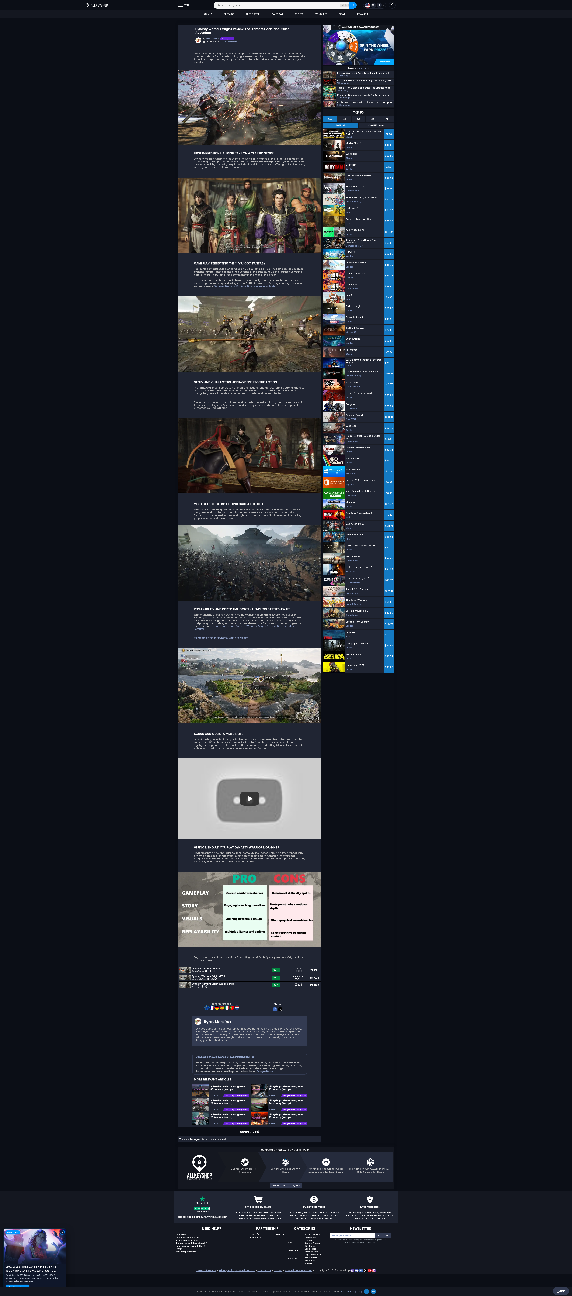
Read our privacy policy (351, 1291)
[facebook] (275, 1009)
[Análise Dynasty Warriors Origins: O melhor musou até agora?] (232, 1006)
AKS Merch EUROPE (310, 1262)
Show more (363, 68)
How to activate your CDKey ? (190, 1246)
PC (288, 1234)
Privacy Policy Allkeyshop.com (237, 1270)
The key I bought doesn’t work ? (191, 1243)
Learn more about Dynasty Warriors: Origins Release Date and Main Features (244, 627)
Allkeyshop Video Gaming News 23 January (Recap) (286, 1116)
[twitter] (280, 1009)
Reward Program (313, 1243)
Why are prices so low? (187, 1240)
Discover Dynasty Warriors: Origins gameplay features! (247, 286)
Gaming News (227, 39)
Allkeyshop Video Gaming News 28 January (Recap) (227, 1116)
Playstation (293, 1250)
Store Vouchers (312, 1234)
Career (278, 1270)
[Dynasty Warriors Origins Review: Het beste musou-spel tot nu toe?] (237, 1006)
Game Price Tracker (310, 1239)
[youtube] (370, 1270)
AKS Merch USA (312, 1257)
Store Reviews (311, 1251)
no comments (230, 41)
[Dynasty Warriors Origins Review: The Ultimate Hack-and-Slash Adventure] (206, 1006)
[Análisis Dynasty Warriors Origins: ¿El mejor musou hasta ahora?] (222, 1006)
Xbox (289, 1242)
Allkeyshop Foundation (298, 1270)
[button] (392, 5)
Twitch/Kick (256, 1234)
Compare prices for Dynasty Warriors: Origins (221, 638)
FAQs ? (179, 1248)
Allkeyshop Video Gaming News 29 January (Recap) (227, 1102)
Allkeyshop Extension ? (187, 1251)
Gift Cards (310, 1246)
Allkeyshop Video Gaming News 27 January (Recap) (286, 1088)
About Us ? (181, 1234)
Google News (265, 1071)
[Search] (353, 5)
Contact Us (264, 1270)
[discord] (357, 1270)
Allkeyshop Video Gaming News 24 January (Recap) (286, 1102)
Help (562, 1291)
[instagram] (374, 1270)
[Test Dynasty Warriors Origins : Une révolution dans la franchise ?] (211, 1006)
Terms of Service (206, 1270)
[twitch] (352, 1270)
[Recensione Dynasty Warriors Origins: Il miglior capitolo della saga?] (227, 1006)
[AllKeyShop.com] (97, 5)
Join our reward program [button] (286, 1185)
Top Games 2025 (313, 1254)
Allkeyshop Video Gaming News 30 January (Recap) (227, 1088)
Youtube (280, 1234)
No (373, 1291)
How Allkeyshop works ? (187, 1237)
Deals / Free (310, 1248)
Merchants (255, 1237)
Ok (366, 1291)
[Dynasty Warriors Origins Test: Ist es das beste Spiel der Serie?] (217, 1006)
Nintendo (292, 1258)
